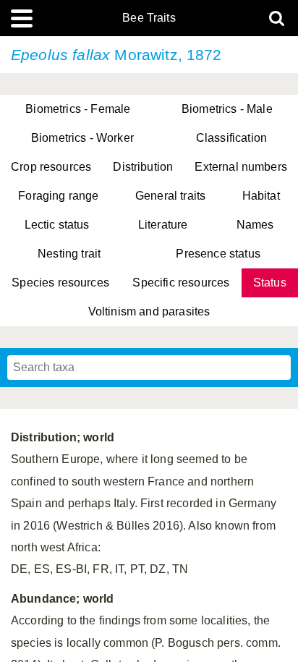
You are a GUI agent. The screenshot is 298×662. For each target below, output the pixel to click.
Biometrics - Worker (82, 138)
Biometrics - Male (227, 109)
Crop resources (51, 167)
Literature (163, 224)
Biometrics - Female (77, 109)
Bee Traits (149, 18)
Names (255, 224)
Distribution (143, 167)
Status (269, 282)
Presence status (218, 253)
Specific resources (180, 282)
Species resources (60, 282)
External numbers (241, 167)
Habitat (261, 196)
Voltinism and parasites (149, 311)
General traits (170, 196)
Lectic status (57, 224)
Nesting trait (69, 253)
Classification (231, 138)
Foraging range (58, 196)
